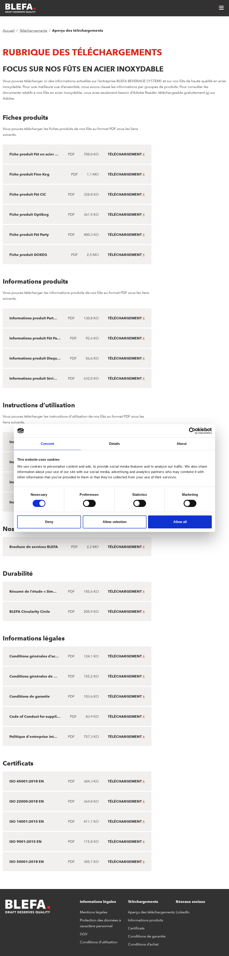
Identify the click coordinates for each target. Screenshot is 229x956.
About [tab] (182, 444)
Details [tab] (114, 444)
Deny (49, 522)
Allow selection (115, 522)
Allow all (180, 522)
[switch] (89, 503)
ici (207, 92)
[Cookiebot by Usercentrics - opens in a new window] (192, 430)
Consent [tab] (47, 444)
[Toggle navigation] (221, 8)
